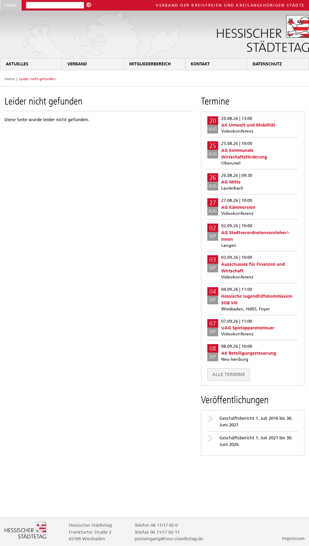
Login (11, 5)
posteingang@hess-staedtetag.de (169, 538)
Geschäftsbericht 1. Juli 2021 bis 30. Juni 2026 (255, 441)
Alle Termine (228, 374)
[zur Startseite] (154, 34)
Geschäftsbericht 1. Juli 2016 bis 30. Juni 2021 (255, 422)
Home (10, 79)
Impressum (293, 538)
